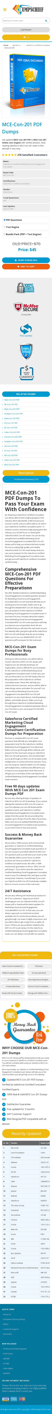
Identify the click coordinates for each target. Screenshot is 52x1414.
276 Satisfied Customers (32, 155)
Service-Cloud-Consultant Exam (39, 986)
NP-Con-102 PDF (11, 455)
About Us (7, 1314)
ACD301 (44, 1282)
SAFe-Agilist (8, 1368)
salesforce (16, 45)
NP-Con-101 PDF (11, 404)
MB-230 (44, 1272)
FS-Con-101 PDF (10, 450)
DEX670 (44, 1201)
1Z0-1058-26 (46, 1248)
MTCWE (44, 1229)
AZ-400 (6, 1363)
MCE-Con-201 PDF (11, 464)
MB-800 (6, 1358)
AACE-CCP (45, 1258)
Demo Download (27, 260)
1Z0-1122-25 (46, 1224)
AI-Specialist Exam (13, 986)
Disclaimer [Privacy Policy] (14, 1319)
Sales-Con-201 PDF (12, 432)
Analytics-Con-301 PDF (13, 441)
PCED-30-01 (45, 1263)
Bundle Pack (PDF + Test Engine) (23, 234)
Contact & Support (11, 1329)
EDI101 (43, 1253)
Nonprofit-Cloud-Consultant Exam (13, 993)
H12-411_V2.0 (46, 1291)
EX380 (43, 1196)
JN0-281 (44, 1191)
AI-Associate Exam (39, 973)
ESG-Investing (46, 1157)
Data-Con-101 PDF (11, 418)
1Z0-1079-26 (46, 1287)
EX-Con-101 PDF (10, 427)
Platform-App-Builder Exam (13, 973)
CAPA (43, 1153)
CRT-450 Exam (13, 979)
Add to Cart (28, 266)
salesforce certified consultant (38, 45)
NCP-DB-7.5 (45, 1186)
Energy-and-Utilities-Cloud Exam (39, 993)
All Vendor (7, 1334)
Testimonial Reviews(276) (26, 479)
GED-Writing (45, 1277)
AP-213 (43, 1177)
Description (26, 473)
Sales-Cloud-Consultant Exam (13, 966)
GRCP (43, 1244)
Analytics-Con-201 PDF (13, 413)
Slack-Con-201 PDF (12, 460)
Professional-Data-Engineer (15, 1348)
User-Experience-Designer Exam (39, 979)
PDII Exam (39, 966)
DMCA (5, 1324)
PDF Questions (13, 219)
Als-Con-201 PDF (11, 446)
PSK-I (43, 1234)
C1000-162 (45, 1239)
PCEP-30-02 (8, 1353)
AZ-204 (43, 1148)
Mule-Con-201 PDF (11, 399)
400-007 (6, 1373)
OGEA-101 (45, 1205)
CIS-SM (43, 1215)
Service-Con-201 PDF (12, 437)
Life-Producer (46, 1268)
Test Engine (12, 227)
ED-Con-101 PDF (10, 423)
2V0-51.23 (45, 1162)
